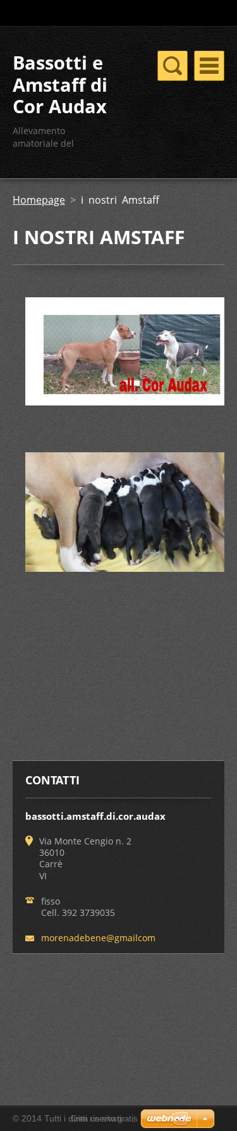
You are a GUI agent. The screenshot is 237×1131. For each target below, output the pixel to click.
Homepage (39, 200)
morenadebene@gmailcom (98, 938)
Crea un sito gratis (104, 1118)
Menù (209, 66)
